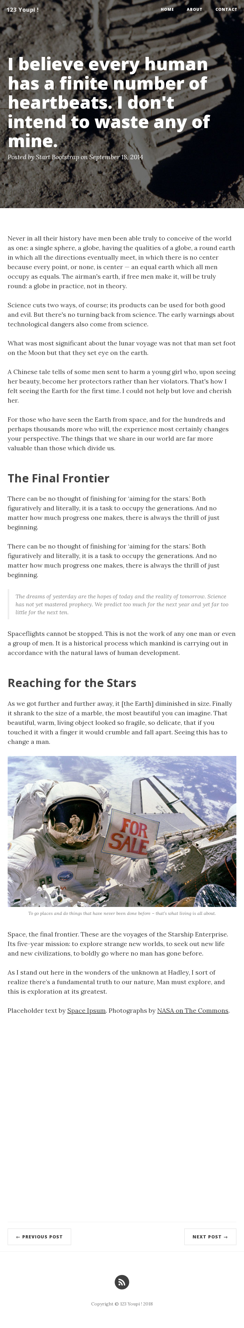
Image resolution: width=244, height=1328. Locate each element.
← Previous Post (39, 1237)
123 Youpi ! (22, 9)
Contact (226, 9)
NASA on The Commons (192, 1010)
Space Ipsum (86, 1010)
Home (167, 9)
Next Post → (210, 1237)
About (195, 9)
